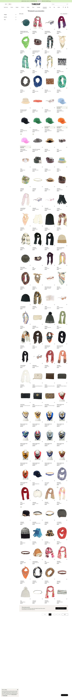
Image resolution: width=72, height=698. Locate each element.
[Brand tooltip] (6, 17)
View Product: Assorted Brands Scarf (25, 201)
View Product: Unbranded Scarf (62, 24)
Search (53, 4)
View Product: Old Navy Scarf (25, 83)
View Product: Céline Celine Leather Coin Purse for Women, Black (38, 398)
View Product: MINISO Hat (62, 162)
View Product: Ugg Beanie (25, 594)
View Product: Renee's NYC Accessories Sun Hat (38, 142)
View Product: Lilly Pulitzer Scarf (38, 24)
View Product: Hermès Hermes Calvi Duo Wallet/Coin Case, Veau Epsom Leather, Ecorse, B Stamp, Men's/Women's (50, 378)
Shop (6, 4)
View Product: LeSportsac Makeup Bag (62, 64)
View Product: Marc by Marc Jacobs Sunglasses (50, 280)
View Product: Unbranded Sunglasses (50, 103)
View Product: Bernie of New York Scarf (62, 339)
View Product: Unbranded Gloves (38, 221)
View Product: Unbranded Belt (38, 103)
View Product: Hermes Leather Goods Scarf (62, 398)
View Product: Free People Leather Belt (38, 162)
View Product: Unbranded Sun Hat (50, 182)
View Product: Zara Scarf (50, 555)
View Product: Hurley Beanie (25, 535)
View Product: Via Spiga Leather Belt (50, 162)
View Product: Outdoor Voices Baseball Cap (62, 103)
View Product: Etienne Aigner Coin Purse (25, 261)
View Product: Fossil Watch (62, 142)
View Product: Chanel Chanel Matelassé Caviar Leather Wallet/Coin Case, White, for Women (38, 378)
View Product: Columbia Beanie (50, 221)
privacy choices (14, 694)
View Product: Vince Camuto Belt (50, 476)
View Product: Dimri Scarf (62, 261)
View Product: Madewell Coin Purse (50, 83)
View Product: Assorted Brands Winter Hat (38, 555)
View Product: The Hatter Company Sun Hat (25, 103)
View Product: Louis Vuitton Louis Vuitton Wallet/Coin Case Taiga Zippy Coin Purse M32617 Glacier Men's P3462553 (62, 378)
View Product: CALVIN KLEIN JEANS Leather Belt (38, 44)
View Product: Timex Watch (25, 162)
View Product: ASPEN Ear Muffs (38, 83)
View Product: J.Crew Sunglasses (62, 300)
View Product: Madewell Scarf (38, 280)
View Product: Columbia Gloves (62, 201)
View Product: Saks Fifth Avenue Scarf (50, 339)
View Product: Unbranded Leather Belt (62, 182)
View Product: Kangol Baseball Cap (38, 476)
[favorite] (30, 29)
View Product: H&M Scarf (62, 320)
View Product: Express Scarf (50, 261)
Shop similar (46, 127)
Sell (10, 4)
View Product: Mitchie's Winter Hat (50, 320)
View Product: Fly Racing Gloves (38, 535)
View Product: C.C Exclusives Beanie (62, 515)
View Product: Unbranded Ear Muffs (38, 320)
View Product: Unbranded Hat (25, 515)
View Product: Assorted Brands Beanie (25, 300)
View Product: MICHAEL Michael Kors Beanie (62, 241)
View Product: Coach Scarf (38, 339)
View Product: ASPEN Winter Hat (50, 300)
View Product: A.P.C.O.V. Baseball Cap (25, 123)
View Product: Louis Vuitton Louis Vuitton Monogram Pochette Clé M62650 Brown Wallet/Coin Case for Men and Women (50, 398)
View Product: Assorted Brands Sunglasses (50, 24)
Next (65, 614)
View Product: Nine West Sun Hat (50, 142)
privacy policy (5, 695)
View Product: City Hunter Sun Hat (50, 535)
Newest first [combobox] (65, 13)
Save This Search (61, 608)
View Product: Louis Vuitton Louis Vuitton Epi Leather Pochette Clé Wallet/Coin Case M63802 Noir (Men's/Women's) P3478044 (25, 398)
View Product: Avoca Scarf (25, 496)
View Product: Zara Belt (38, 261)
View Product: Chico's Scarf (50, 44)
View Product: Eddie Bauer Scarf (62, 476)
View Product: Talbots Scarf (38, 64)
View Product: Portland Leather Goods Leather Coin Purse (25, 24)
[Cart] (67, 7)
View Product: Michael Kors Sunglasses (38, 359)
